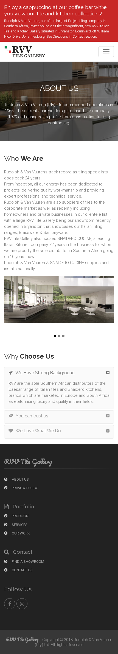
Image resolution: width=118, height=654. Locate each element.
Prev (8, 308)
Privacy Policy (24, 488)
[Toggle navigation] (106, 51)
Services (19, 525)
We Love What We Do (38, 430)
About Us (20, 479)
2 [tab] (59, 336)
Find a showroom (27, 561)
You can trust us (32, 416)
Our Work (20, 533)
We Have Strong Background (45, 372)
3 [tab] (63, 336)
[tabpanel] (59, 299)
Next (110, 308)
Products (20, 516)
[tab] (59, 373)
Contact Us (22, 570)
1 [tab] (55, 336)
